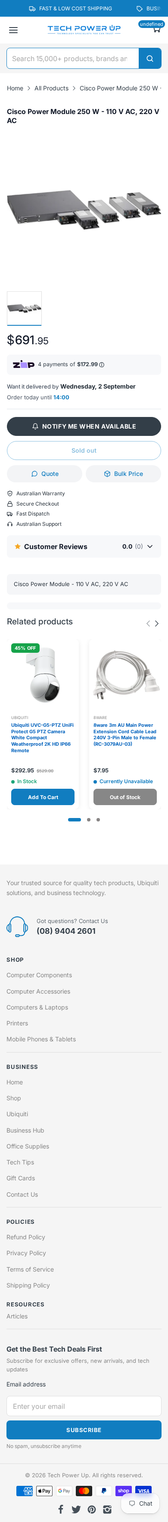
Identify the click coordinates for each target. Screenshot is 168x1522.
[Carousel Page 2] (88, 819)
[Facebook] (60, 1509)
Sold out (84, 450)
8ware (100, 717)
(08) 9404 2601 (66, 930)
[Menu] (13, 30)
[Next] (148, 623)
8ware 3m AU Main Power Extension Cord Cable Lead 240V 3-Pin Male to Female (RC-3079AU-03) (124, 734)
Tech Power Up (68, 1475)
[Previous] (156, 623)
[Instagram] (107, 1509)
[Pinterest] (91, 1509)
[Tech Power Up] (84, 30)
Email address (26, 1384)
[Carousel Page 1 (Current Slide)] (74, 819)
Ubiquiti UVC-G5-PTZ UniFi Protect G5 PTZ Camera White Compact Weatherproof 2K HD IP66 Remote (42, 737)
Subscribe (84, 1429)
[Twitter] (76, 1509)
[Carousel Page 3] (98, 819)
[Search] (150, 58)
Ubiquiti (19, 717)
